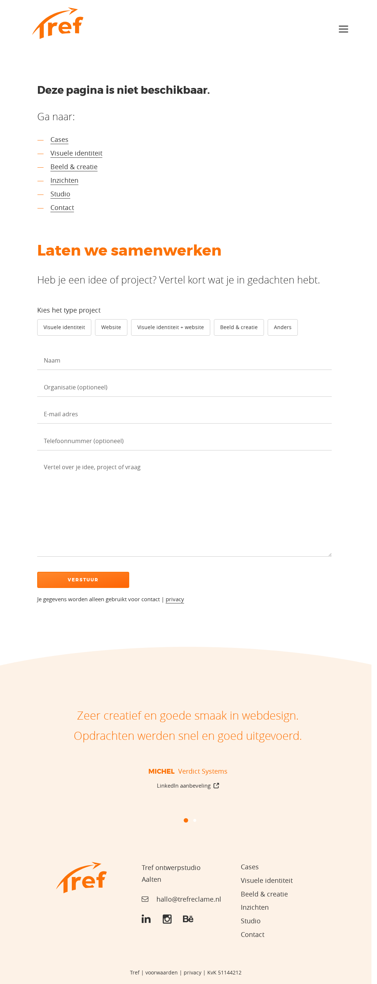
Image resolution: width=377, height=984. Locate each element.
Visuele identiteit (76, 153)
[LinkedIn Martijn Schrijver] (146, 919)
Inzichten (64, 180)
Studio (60, 193)
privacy (175, 599)
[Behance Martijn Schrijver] (188, 919)
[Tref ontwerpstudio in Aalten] (81, 878)
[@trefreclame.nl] (167, 919)
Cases (59, 139)
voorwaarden (161, 972)
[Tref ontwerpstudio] (58, 23)
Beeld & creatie (74, 166)
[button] (177, 820)
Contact (62, 207)
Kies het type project (69, 310)
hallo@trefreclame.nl (188, 899)
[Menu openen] (343, 29)
